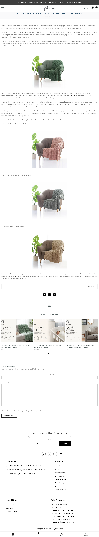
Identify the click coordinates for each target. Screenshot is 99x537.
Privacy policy (59, 476)
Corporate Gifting (11, 511)
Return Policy (59, 493)
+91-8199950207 (28, 470)
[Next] (95, 337)
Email (52, 374)
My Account (9, 508)
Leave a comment (90, 286)
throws (13, 276)
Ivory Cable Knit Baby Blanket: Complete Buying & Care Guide (47, 346)
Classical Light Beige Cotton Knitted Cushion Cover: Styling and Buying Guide (81, 346)
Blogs (57, 486)
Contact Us (58, 469)
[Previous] (4, 337)
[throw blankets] (49, 69)
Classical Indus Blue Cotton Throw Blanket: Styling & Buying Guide (15, 346)
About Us (58, 466)
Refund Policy (59, 483)
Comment (5, 383)
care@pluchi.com (14, 470)
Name (3, 374)
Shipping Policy (60, 473)
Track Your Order (11, 505)
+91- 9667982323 (40, 470)
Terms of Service (60, 479)
